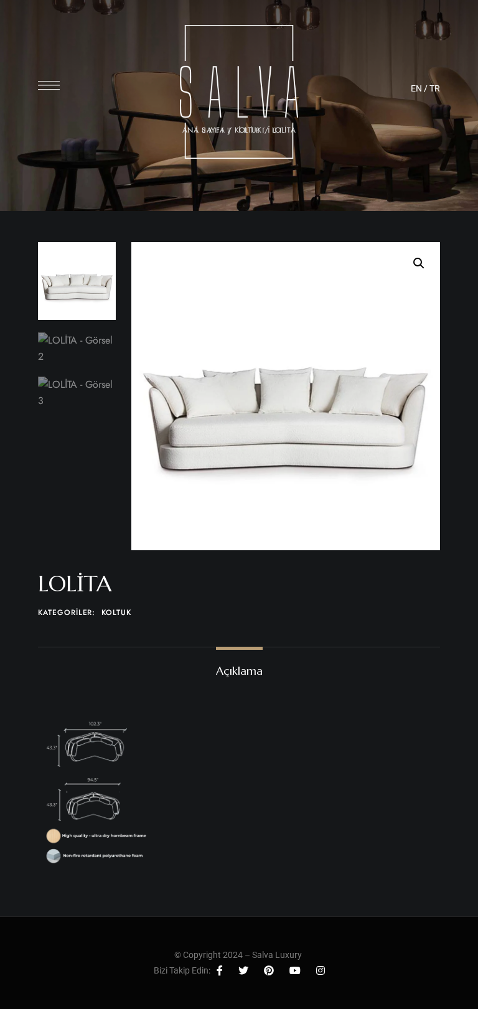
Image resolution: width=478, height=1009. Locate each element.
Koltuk (116, 612)
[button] (419, 263)
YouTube (295, 970)
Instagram (320, 970)
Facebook (220, 970)
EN (416, 88)
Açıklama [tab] (239, 671)
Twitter (243, 970)
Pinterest (269, 970)
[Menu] (49, 85)
